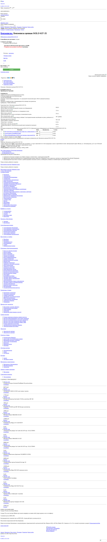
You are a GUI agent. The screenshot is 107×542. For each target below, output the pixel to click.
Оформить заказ (16, 164)
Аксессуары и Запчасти (9, 233)
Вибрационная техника (9, 245)
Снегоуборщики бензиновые (10, 227)
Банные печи (6, 261)
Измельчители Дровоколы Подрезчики (13, 195)
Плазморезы (6, 301)
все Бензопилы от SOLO (8, 153)
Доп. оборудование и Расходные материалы (11, 150)
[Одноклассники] (11, 78)
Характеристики (7, 80)
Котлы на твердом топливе (10, 250)
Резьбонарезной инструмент (10, 308)
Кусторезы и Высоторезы (9, 193)
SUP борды (6, 353)
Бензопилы (17, 29)
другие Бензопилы (6, 151)
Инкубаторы (6, 222)
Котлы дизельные (7, 253)
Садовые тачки (7, 199)
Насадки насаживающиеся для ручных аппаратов (15, 319)
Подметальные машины (9, 231)
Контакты (7, 27)
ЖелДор (5, 58)
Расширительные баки (9, 268)
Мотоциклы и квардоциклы (7, 361)
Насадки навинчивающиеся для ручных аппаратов (16, 318)
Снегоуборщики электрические (11, 229)
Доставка (19, 27)
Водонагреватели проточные (10, 270)
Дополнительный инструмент (10, 326)
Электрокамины (7, 279)
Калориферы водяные (8, 275)
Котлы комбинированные (9, 257)
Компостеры (6, 203)
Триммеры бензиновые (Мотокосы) (12, 183)
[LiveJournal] (14, 78)
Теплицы (5, 221)
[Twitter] (9, 78)
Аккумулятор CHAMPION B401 (13, 133)
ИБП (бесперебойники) (9, 298)
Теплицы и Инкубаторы (7, 219)
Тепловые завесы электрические (11, 278)
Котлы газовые (7, 252)
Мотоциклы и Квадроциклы (10, 364)
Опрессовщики (7, 309)
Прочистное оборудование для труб (12, 312)
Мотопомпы (6, 202)
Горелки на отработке (8, 256)
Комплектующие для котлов (10, 285)
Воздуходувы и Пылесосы (10, 197)
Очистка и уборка (5, 335)
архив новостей (4, 525)
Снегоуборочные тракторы (10, 230)
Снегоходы (6, 367)
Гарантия (24, 27)
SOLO (22, 29)
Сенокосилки (6, 178)
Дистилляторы (7, 377)
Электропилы (6, 176)
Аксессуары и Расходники (10, 204)
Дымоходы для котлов (8, 266)
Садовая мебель (7, 211)
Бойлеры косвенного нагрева (10, 260)
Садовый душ (6, 212)
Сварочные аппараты (8, 300)
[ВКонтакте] (8, 78)
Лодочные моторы (5, 348)
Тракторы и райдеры (8, 190)
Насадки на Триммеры (9, 186)
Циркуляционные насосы (9, 269)
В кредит (12, 69)
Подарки (3, 355)
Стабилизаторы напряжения (10, 299)
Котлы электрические (8, 254)
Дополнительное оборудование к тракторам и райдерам (17, 191)
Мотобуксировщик (8, 365)
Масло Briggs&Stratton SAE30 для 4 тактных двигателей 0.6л (20, 135)
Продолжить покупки (6, 164)
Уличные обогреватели (9, 283)
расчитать (11, 53)
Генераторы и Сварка (6, 290)
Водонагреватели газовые (9, 273)
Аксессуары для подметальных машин (13, 339)
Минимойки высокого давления (11, 340)
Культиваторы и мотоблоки (10, 187)
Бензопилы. (7, 33)
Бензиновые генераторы (9, 292)
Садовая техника (9, 29)
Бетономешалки (7, 243)
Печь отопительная (8, 265)
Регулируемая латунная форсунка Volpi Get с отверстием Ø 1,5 (20, 131)
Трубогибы (6, 310)
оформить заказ (4, 22)
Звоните (3, 3)
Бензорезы (6, 240)
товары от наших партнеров (8, 369)
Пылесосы (6, 342)
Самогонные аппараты (6, 374)
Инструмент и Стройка (6, 236)
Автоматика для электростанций (11, 296)
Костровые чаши (7, 215)
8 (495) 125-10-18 (5, 6)
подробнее (6, 384)
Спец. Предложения (6, 170)
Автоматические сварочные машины (12, 325)
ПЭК (4, 60)
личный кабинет (5, 15)
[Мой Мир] (12, 78)
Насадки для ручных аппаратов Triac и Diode (14, 321)
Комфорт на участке (6, 208)
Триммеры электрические (9, 185)
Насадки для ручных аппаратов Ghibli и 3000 (14, 322)
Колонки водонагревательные (10, 271)
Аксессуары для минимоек (10, 341)
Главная (3, 29)
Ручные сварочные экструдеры (11, 323)
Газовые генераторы (8, 295)
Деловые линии (7, 55)
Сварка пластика (5, 314)
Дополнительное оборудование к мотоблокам (14, 189)
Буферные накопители (9, 262)
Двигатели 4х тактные (9, 331)
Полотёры (6, 345)
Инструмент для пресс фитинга (11, 306)
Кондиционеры (7, 286)
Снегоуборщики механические (11, 234)
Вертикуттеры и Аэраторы (10, 194)
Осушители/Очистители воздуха (11, 287)
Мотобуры (6, 239)
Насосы (5, 201)
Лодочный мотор (7, 350)
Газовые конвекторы (8, 258)
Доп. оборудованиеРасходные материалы (8, 82)
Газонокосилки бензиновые (10, 177)
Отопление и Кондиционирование (9, 248)
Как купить (13, 27)
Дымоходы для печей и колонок (11, 264)
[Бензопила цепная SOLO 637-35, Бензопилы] (9, 36)
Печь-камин (6, 274)
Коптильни (6, 216)
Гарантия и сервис (8, 84)
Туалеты (5, 213)
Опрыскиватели (7, 198)
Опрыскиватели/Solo (95, 523)
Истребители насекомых (9, 206)
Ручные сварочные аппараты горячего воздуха (15, 317)
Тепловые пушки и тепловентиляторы (13, 282)
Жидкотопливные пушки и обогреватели (13, 281)
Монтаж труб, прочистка (7, 304)
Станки (5, 244)
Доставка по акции (8, 359)
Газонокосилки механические (10, 182)
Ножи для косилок (8, 181)
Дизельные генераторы (9, 294)
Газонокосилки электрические (11, 179)
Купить (2, 139)
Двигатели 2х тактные (9, 332)
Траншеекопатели (7, 242)
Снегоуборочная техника (7, 225)
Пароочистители (7, 344)
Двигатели (3, 328)
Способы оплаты (5, 72)
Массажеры (6, 372)
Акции (2, 27)
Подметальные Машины (9, 337)
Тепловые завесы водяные (10, 277)
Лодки (5, 351)
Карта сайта (31, 27)
